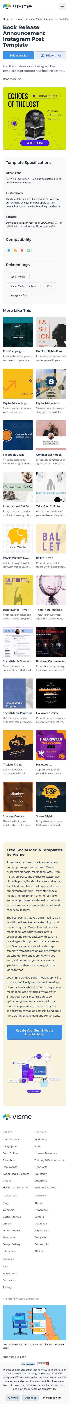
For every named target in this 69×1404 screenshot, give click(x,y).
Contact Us (9, 1280)
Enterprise (41, 1180)
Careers (39, 1216)
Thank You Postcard (49, 609)
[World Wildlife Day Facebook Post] (18, 539)
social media (17, 276)
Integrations (10, 1251)
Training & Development (49, 1160)
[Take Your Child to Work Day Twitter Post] (51, 487)
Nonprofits (41, 1166)
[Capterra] (29, 1363)
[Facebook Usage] (18, 435)
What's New (42, 1230)
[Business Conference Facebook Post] (51, 642)
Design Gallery (11, 1244)
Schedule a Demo (45, 1187)
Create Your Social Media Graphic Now (34, 1032)
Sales (38, 1146)
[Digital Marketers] (51, 384)
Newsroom (41, 1209)
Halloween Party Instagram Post (47, 713)
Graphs (7, 1180)
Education (41, 1173)
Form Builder (11, 1153)
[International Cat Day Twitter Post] (18, 487)
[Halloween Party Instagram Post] (51, 693)
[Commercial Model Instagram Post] (51, 435)
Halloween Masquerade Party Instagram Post (48, 764)
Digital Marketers (47, 403)
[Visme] (17, 6)
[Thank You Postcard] (51, 590)
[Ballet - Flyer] (51, 539)
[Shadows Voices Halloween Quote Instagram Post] (18, 797)
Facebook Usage (13, 454)
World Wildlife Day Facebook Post (15, 558)
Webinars (8, 1209)
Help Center (10, 1273)
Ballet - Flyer (44, 557)
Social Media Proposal (17, 713)
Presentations (11, 1139)
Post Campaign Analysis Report (13, 351)
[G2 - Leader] (43, 1363)
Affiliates (40, 1251)
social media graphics (23, 285)
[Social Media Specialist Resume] (18, 642)
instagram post (19, 295)
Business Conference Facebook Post (50, 661)
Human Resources (46, 1153)
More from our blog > (14, 1356)
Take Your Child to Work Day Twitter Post (48, 506)
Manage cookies (52, 1397)
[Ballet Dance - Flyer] (18, 590)
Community (42, 1244)
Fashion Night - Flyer (49, 351)
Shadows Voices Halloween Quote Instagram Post (14, 816)
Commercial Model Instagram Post (48, 455)
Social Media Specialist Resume (18, 661)
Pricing (7, 1287)
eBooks (7, 1223)
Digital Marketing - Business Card (15, 403)
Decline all (31, 1397)
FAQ (5, 1266)
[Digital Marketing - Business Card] (18, 384)
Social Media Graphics (16, 1173)
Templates (9, 1237)
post (49, 285)
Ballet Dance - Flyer (16, 609)
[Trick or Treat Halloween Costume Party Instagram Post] (18, 745)
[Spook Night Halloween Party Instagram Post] (51, 797)
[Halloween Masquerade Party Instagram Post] (51, 745)
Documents (10, 1166)
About (38, 1203)
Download (41, 1223)
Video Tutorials (12, 1216)
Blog (5, 1203)
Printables (9, 1160)
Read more (10, 78)
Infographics (10, 1146)
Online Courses (12, 1230)
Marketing (41, 1139)
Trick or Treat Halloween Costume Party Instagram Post (16, 764)
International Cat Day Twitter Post (17, 506)
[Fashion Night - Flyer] (51, 332)
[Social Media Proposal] (18, 693)
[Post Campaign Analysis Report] (18, 332)
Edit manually (18, 55)
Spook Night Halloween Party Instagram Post (47, 816)
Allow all (13, 1397)
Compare (40, 1237)
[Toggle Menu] (62, 6)
